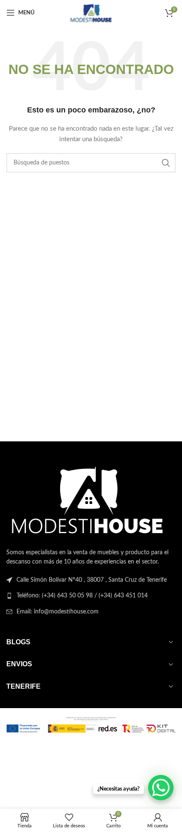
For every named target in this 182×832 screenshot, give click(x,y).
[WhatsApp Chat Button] (161, 787)
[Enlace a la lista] (91, 595)
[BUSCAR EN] (166, 162)
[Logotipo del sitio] (90, 13)
